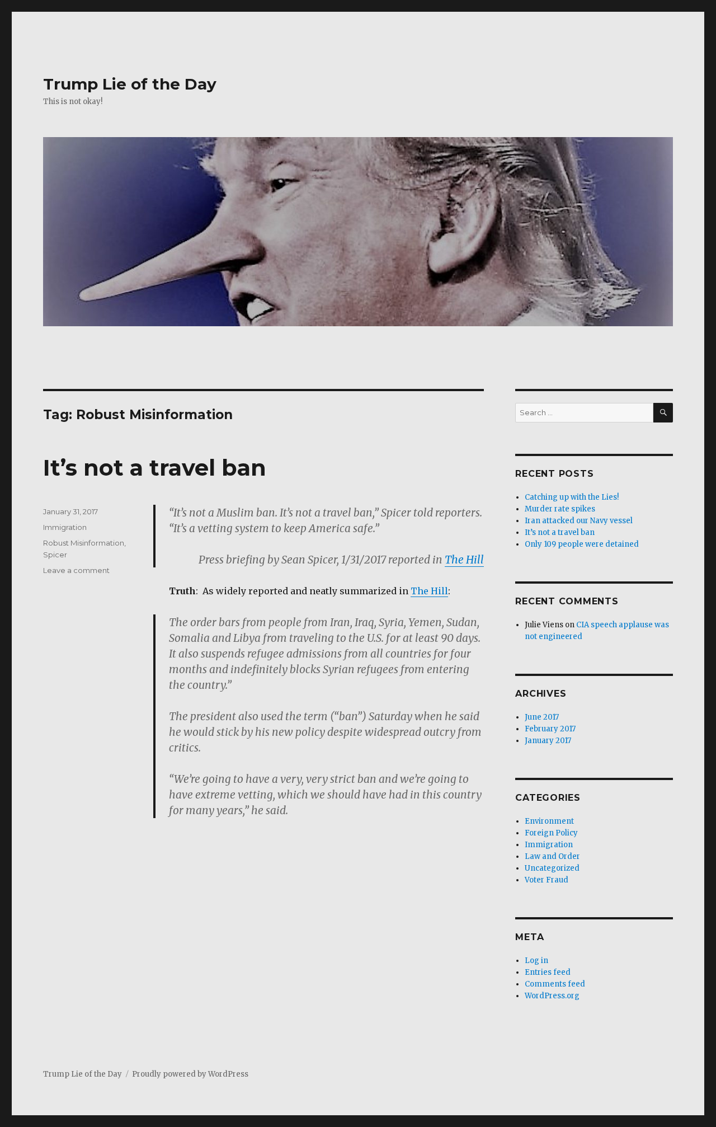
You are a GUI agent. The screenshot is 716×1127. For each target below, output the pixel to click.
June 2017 (542, 717)
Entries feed (548, 972)
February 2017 (550, 729)
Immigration (65, 527)
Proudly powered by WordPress (190, 1074)
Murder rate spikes (560, 509)
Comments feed (555, 984)
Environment (549, 821)
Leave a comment (76, 570)
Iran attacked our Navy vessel (579, 520)
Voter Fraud (546, 880)
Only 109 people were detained (582, 544)
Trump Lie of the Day (129, 83)
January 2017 (548, 740)
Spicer (55, 554)
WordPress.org (552, 996)
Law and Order (552, 856)
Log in (536, 960)
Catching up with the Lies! (572, 497)
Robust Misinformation (83, 542)
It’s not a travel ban (154, 467)
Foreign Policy (551, 833)
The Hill (464, 559)
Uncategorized (552, 868)
